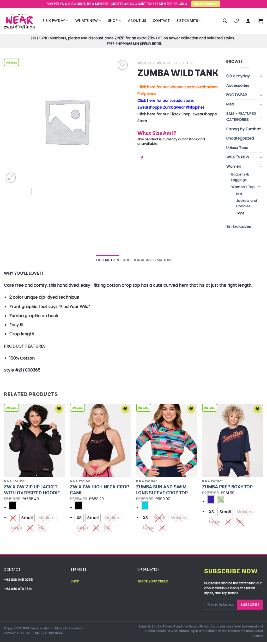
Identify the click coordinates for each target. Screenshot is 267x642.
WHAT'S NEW (237, 157)
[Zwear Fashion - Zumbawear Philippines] (19, 21)
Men (230, 104)
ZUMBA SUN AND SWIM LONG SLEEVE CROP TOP (162, 490)
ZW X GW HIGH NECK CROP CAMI (99, 490)
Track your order (152, 581)
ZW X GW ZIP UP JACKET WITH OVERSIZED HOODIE (32, 490)
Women (144, 63)
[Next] (263, 478)
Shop (113, 20)
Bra (239, 193)
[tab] (107, 260)
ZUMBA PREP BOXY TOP (227, 487)
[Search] (225, 21)
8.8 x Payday (54, 20)
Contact (161, 20)
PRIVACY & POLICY (17, 633)
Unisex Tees (237, 147)
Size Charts (187, 20)
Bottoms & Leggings (240, 177)
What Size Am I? (156, 133)
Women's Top (168, 63)
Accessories (237, 85)
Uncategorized (240, 138)
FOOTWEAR (236, 94)
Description (107, 260)
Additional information (147, 260)
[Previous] (4, 478)
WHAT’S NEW (86, 20)
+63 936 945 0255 (18, 579)
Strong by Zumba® (243, 128)
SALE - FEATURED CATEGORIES (241, 116)
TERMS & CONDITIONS (47, 633)
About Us (137, 20)
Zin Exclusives (238, 226)
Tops (191, 63)
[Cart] (260, 21)
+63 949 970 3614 (18, 589)
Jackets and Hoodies (246, 203)
